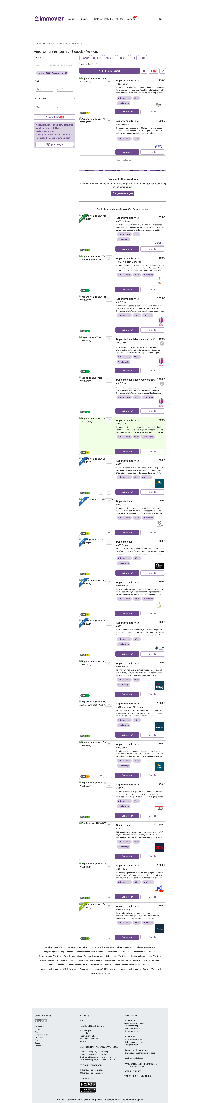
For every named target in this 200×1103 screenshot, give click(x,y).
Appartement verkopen (89, 1036)
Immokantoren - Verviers (100, 973)
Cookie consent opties (132, 1099)
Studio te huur (123, 825)
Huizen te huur (130, 1036)
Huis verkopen (85, 1030)
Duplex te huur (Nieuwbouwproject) (135, 339)
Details (152, 111)
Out (36, 1040)
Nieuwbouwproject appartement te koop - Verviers (118, 960)
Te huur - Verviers (56, 965)
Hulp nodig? (98, 1099)
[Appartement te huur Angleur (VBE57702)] (96, 679)
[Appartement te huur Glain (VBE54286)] (96, 881)
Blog (81, 1020)
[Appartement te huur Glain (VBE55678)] (96, 760)
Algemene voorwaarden (78, 1099)
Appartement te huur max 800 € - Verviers (132, 965)
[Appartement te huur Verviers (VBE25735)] (96, 136)
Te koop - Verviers (151, 960)
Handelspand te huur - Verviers (53, 960)
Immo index (130, 1015)
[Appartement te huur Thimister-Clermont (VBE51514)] (96, 274)
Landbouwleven (41, 1035)
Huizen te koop (130, 1020)
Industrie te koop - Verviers (118, 952)
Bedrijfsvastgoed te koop (134, 1028)
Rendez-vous (40, 1046)
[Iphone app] (88, 1090)
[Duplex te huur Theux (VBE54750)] (96, 355)
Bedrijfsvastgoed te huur (134, 1042)
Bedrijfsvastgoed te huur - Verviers (146, 956)
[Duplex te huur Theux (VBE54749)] (96, 395)
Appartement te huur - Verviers (77, 956)
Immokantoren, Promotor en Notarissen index (141, 1065)
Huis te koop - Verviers (52, 947)
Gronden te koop (131, 1026)
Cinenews (39, 1037)
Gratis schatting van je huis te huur (94, 1054)
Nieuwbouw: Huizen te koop (136, 1050)
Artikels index (132, 1071)
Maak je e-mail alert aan (134, 1058)
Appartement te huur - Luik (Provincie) (110, 956)
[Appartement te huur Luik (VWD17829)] (96, 436)
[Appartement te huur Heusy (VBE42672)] (96, 96)
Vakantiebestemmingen (137, 1076)
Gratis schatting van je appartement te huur (97, 1060)
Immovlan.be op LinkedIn (92, 1073)
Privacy (61, 1099)
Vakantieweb (40, 1027)
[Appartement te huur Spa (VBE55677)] (96, 800)
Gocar (37, 1029)
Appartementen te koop (134, 1023)
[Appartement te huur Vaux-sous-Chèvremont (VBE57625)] (96, 719)
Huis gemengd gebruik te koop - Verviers (83, 947)
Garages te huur (131, 1045)
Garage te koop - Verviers (50, 956)
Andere (83, 1041)
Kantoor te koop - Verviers (145, 952)
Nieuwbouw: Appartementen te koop (139, 1053)
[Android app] (88, 1084)
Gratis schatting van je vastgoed (99, 1047)
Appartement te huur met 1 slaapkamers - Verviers (89, 965)
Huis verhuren (85, 1033)
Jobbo (37, 1043)
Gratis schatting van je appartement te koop (98, 1057)
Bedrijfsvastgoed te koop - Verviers (58, 952)
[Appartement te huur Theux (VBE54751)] (96, 314)
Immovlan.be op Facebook (93, 1070)
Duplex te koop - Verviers (145, 947)
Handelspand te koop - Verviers (90, 952)
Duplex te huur (124, 501)
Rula (37, 1032)
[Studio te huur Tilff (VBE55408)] (96, 841)
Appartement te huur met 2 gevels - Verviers (140, 969)
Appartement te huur (127, 80)
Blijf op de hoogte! (55, 144)
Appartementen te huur (134, 1039)
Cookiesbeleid (112, 1099)
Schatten (119, 19)
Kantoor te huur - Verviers (82, 960)
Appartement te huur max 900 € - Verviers (58, 969)
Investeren (130, 19)
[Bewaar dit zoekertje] (109, 80)
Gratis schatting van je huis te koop (94, 1051)
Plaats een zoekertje (103, 19)
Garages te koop (131, 1031)
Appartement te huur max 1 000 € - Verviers (98, 969)
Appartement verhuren (89, 1039)
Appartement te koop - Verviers (117, 947)
